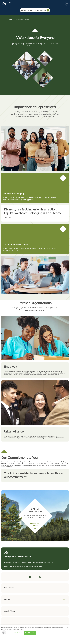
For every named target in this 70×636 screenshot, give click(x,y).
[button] (67, 3)
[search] (48, 10)
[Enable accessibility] (4, 632)
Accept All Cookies (30, 633)
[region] (35, 630)
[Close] (67, 628)
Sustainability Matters (35, 524)
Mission (10, 19)
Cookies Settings (17, 633)
